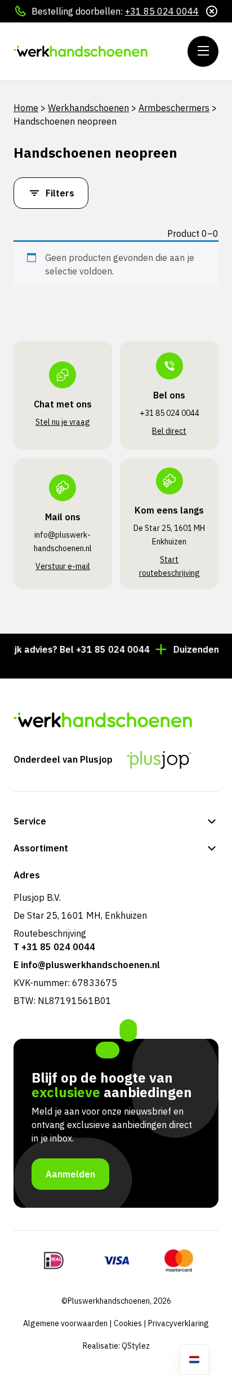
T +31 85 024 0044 (54, 946)
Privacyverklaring (178, 1323)
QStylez (136, 1346)
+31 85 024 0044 (162, 11)
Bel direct (169, 431)
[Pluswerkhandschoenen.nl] (81, 51)
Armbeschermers (174, 107)
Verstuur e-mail (62, 566)
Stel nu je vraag (62, 422)
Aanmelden (70, 1174)
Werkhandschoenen (88, 107)
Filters (60, 193)
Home (26, 107)
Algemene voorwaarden (65, 1323)
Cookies (128, 1323)
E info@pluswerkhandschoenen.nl (87, 964)
